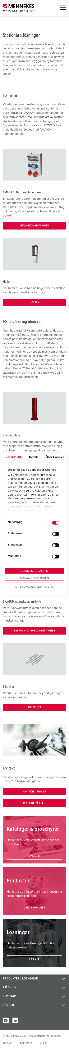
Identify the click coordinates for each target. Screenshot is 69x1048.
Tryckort (7, 1043)
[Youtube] (6, 1020)
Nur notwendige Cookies (34, 587)
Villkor (43, 1043)
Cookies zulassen (34, 571)
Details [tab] (34, 457)
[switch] (55, 534)
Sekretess (26, 1043)
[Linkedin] (15, 1020)
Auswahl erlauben (34, 578)
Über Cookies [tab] (55, 457)
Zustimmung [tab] (13, 457)
